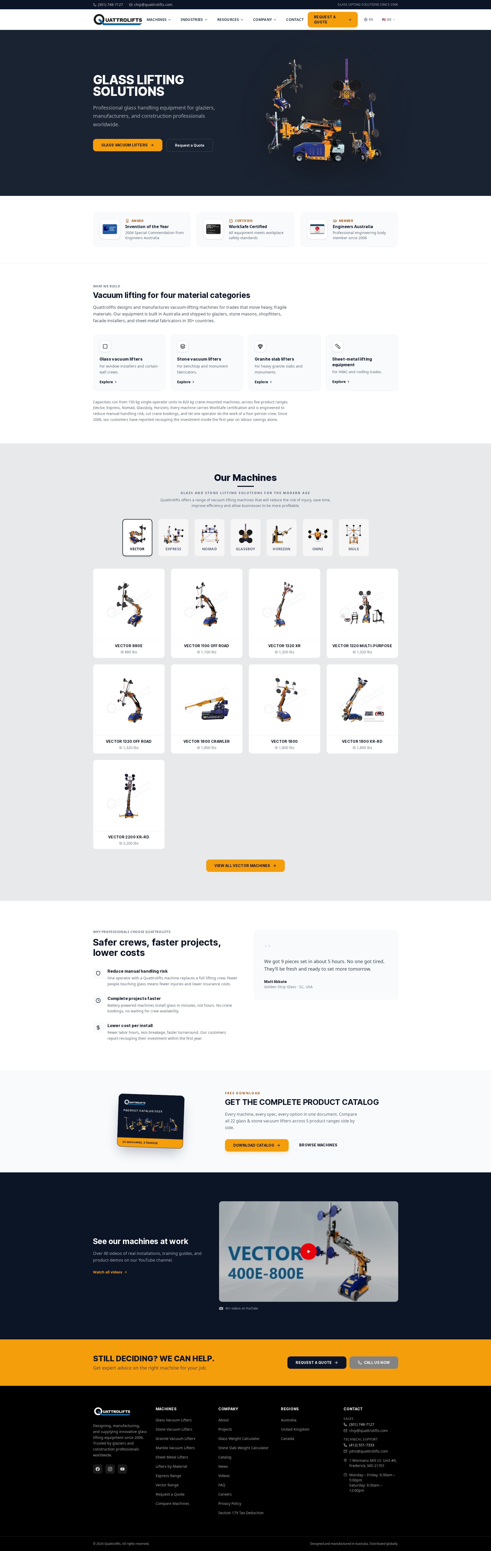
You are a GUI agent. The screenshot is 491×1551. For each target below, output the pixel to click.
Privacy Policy (229, 1503)
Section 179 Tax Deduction (241, 1512)
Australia (288, 1419)
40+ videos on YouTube (241, 1308)
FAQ (221, 1484)
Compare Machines (172, 1503)
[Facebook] (97, 1469)
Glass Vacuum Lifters (124, 145)
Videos (224, 1475)
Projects (225, 1429)
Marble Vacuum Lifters (175, 1447)
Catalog (224, 1457)
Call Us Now (377, 1362)
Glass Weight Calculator (239, 1438)
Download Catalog (253, 1145)
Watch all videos (107, 1272)
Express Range (168, 1475)
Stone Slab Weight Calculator (243, 1447)
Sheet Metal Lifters (172, 1457)
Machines (157, 19)
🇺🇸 (387, 19)
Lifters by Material (171, 1466)
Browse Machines (318, 1145)
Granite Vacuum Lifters (175, 1438)
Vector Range (167, 1484)
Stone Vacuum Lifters (174, 1429)
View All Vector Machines (242, 865)
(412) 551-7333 (361, 1444)
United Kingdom (295, 1429)
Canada (287, 1438)
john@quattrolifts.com (368, 1451)
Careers (225, 1494)
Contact (294, 19)
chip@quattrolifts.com (368, 1430)
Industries (192, 19)
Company (262, 19)
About (223, 1419)
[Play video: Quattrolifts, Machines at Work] (308, 1251)
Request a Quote (325, 19)
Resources (228, 19)
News (223, 1466)
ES (371, 19)
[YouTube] (122, 1469)
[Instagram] (110, 1469)
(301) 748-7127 (361, 1424)
